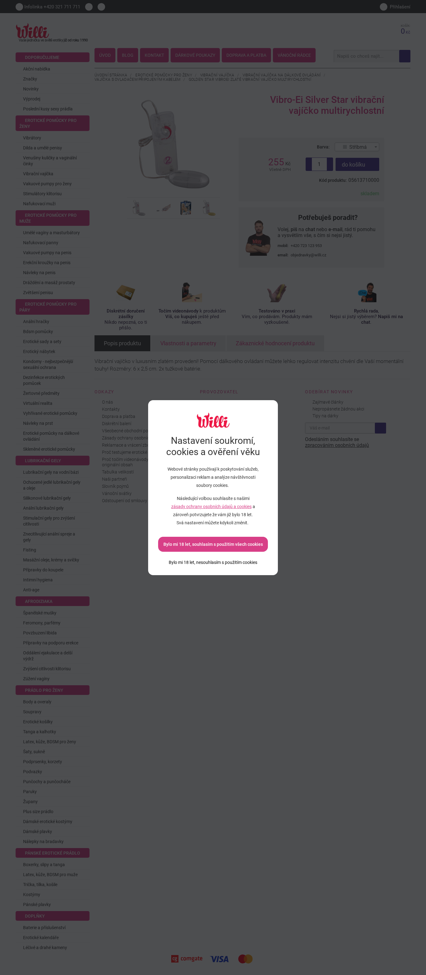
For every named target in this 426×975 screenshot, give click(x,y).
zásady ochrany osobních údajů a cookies (211, 506)
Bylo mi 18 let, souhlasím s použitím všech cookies (213, 544)
